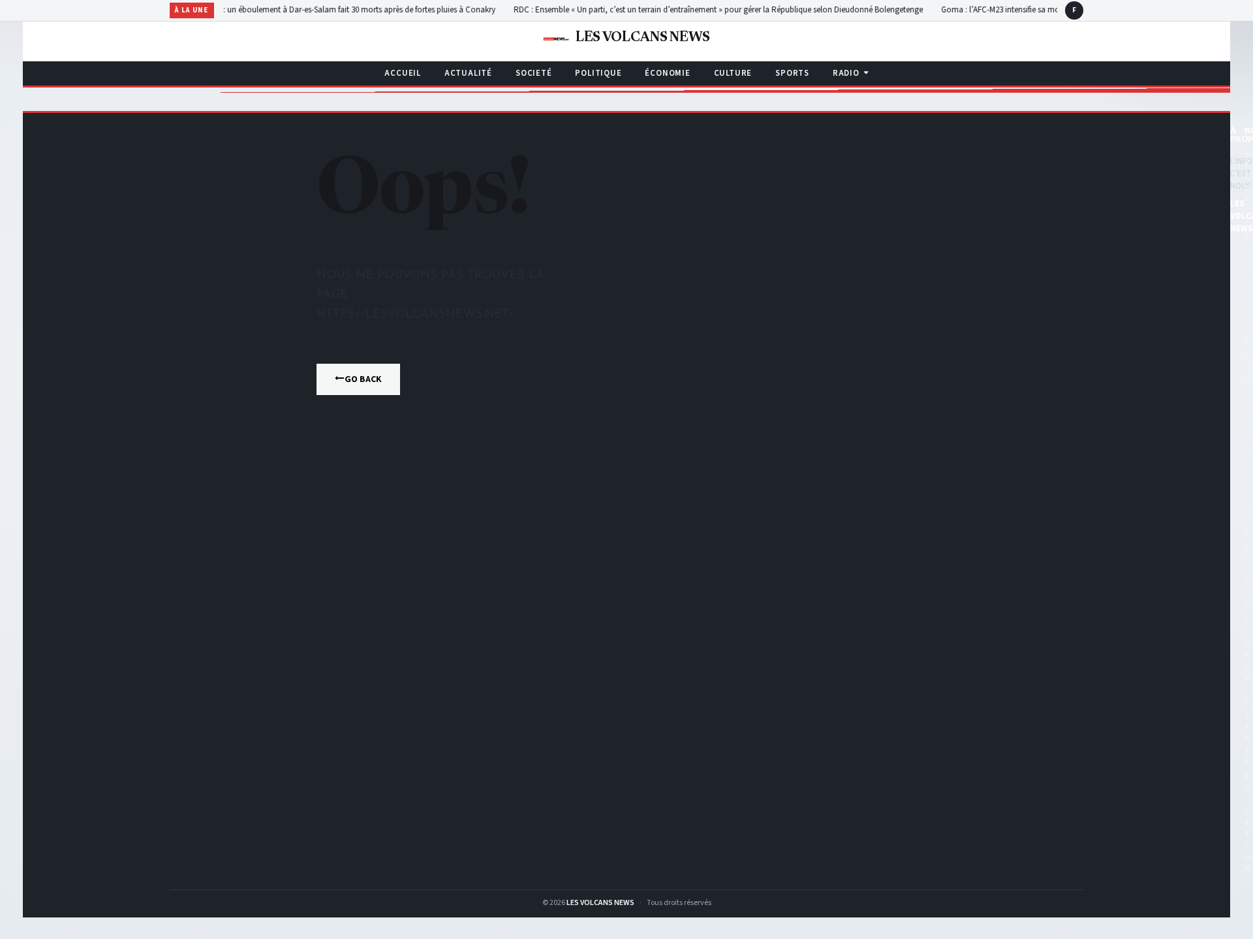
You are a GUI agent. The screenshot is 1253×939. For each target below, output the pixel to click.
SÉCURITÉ (1247, 194)
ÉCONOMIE (667, 73)
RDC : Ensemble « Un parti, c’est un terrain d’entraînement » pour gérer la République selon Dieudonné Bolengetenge (694, 10)
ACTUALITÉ (468, 73)
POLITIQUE (598, 73)
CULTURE (733, 73)
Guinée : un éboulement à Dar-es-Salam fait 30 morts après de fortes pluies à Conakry (322, 10)
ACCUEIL (402, 73)
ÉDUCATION (1247, 823)
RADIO (846, 73)
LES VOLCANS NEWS (600, 902)
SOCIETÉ (533, 73)
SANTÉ (1247, 739)
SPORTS (792, 73)
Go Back (363, 379)
